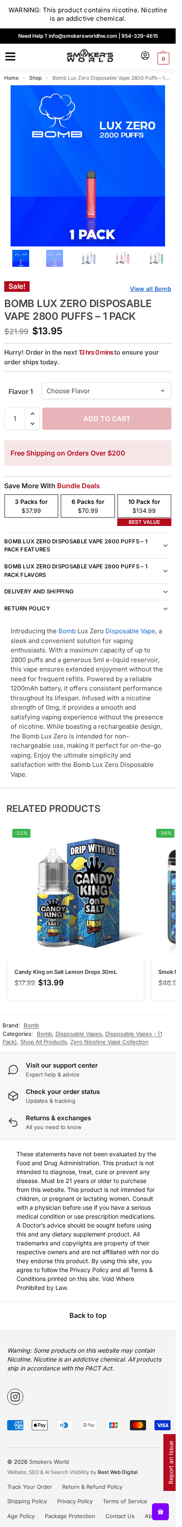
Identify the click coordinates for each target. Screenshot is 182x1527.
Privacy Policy (75, 1501)
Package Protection (70, 1516)
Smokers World (49, 1461)
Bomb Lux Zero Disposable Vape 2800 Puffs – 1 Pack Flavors (76, 570)
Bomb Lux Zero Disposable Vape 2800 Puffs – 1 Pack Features (76, 545)
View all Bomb (150, 288)
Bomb (67, 631)
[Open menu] (9, 56)
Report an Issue (170, 1462)
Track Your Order (29, 1486)
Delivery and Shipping (39, 591)
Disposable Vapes (78, 1033)
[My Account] (145, 56)
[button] (162, 58)
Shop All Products (43, 1041)
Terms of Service (125, 1501)
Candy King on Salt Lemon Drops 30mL (65, 971)
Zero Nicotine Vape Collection (109, 1041)
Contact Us (120, 1516)
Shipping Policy (27, 1501)
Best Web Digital (118, 1472)
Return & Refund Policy (92, 1486)
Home (11, 78)
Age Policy (21, 1516)
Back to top (88, 1315)
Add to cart (107, 418)
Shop (35, 78)
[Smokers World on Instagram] (15, 1397)
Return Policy (27, 608)
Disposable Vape (130, 631)
